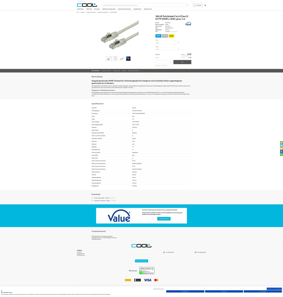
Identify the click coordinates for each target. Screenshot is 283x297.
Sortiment (80, 9)
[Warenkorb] (205, 5)
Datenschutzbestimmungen (158, 288)
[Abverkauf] (281, 148)
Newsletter (147, 9)
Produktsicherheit (133, 70)
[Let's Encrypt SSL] (133, 270)
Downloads (116, 70)
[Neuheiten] (281, 142)
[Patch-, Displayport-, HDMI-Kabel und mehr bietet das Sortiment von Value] (119, 215)
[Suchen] (186, 5)
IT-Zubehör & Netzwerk (91, 12)
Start (78, 12)
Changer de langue (81, 1)
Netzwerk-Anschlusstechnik (102, 12)
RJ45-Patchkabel (113, 12)
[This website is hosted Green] (147, 270)
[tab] (109, 58)
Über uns (89, 9)
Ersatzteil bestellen (124, 9)
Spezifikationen (106, 70)
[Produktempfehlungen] (281, 145)
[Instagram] (281, 154)
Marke (124, 70)
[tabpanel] (118, 35)
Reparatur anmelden (109, 9)
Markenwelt (137, 9)
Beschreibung (95, 70)
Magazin (97, 9)
